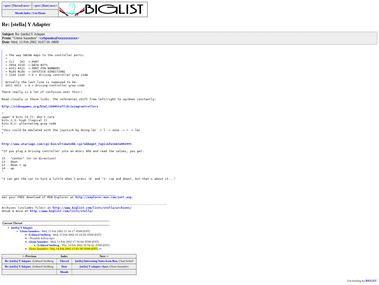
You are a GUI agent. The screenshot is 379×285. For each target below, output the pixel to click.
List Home (39, 13)
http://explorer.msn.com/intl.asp (103, 197)
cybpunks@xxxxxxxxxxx (58, 38)
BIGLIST (371, 280)
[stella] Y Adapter (22, 227)
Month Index (23, 13)
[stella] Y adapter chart (94, 266)
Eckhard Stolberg (40, 234)
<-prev (7, 5)
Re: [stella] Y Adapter (18, 261)
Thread (17, 5)
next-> (27, 5)
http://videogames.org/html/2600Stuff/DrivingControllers (50, 106)
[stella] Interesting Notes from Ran (96, 261)
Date (45, 5)
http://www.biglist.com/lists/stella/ (61, 211)
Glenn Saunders (29, 231)
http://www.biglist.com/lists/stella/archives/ (92, 207)
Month (64, 272)
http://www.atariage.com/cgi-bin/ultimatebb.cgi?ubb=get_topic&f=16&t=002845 (67, 144)
